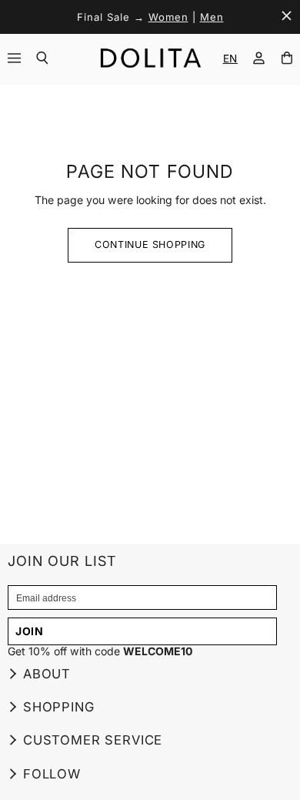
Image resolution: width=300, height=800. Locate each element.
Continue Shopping (150, 244)
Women (168, 17)
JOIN (29, 631)
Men (212, 17)
